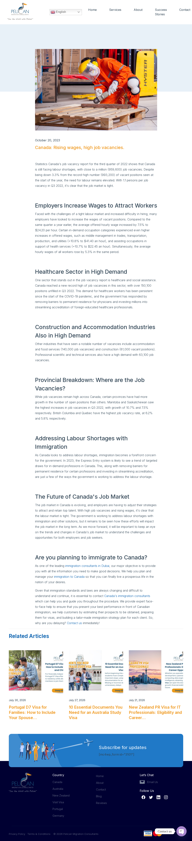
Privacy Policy (18, 833)
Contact (184, 10)
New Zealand (61, 795)
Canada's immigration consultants (127, 596)
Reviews (101, 803)
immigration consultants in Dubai (87, 566)
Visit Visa (58, 802)
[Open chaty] (181, 831)
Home (92, 10)
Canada (57, 782)
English (60, 11)
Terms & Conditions (38, 833)
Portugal (57, 809)
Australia (57, 789)
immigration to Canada (69, 576)
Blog (99, 796)
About (138, 10)
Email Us (152, 782)
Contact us (74, 623)
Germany (58, 815)
